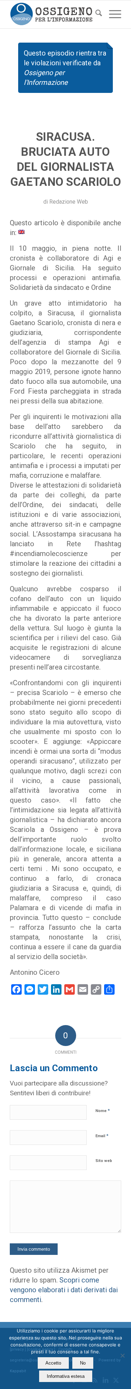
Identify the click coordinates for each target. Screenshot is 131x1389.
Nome (102, 1110)
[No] (122, 1355)
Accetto (53, 1363)
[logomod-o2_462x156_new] (54, 14)
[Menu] (111, 14)
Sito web (103, 1160)
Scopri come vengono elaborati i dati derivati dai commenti (64, 1290)
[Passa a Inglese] (21, 231)
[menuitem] (95, 14)
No (83, 1363)
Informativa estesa (66, 1376)
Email (101, 1135)
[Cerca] (95, 14)
